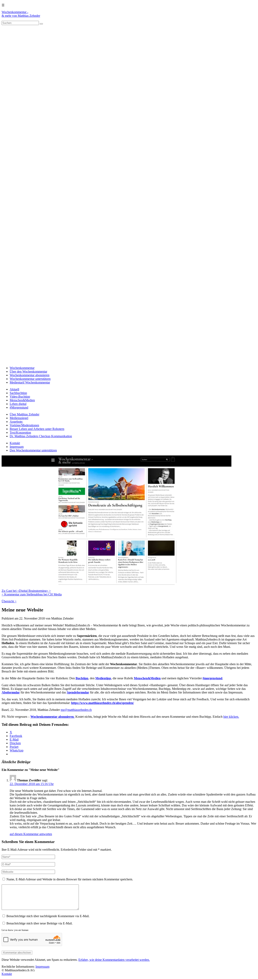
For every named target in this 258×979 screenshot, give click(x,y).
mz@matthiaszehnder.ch (76, 709)
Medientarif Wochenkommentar (30, 382)
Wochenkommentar (22, 368)
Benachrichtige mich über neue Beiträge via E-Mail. (39, 923)
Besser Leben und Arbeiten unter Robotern (37, 429)
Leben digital (18, 404)
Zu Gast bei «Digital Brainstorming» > (26, 590)
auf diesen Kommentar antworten (31, 834)
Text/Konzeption (20, 432)
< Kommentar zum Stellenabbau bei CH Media (32, 594)
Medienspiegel (19, 418)
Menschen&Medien (22, 400)
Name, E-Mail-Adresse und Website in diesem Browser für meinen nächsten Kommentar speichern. (69, 879)
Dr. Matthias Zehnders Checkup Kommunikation (41, 436)
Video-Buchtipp (20, 396)
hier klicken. (231, 716)
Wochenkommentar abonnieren (29, 375)
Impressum (17, 446)
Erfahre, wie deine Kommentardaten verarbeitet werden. (114, 959)
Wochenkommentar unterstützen (30, 378)
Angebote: (16, 421)
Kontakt (15, 443)
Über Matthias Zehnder (24, 414)
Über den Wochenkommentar (28, 371)
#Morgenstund (19, 407)
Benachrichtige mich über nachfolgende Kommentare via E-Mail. (47, 916)
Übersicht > (9, 601)
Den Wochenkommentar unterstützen (33, 450)
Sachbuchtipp (18, 393)
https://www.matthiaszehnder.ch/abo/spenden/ (102, 703)
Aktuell (14, 389)
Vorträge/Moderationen (24, 425)
